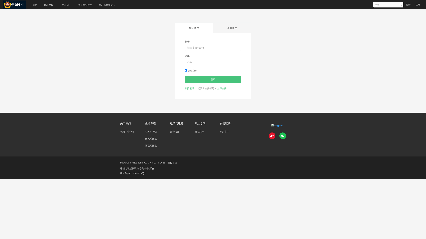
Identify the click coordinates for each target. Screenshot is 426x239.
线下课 (66, 4)
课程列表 (199, 131)
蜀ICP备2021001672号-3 (133, 173)
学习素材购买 (106, 4)
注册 (418, 4)
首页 (35, 4)
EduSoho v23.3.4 (142, 162)
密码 (187, 56)
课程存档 (172, 162)
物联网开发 (151, 145)
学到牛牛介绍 (127, 131)
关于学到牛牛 (85, 4)
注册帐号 (232, 28)
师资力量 (174, 131)
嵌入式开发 (151, 138)
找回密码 (189, 88)
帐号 (187, 41)
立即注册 (221, 88)
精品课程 (49, 4)
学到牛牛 (224, 131)
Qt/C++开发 (151, 131)
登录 (408, 4)
